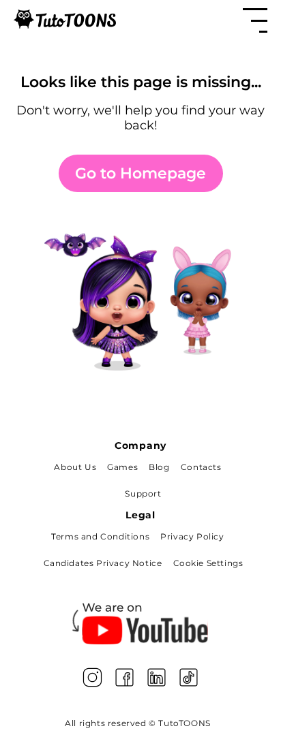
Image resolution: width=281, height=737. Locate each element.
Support (143, 493)
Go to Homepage (140, 173)
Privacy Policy (192, 536)
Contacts (201, 467)
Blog (159, 467)
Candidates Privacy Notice (103, 563)
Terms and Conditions (100, 536)
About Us (75, 467)
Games (122, 467)
